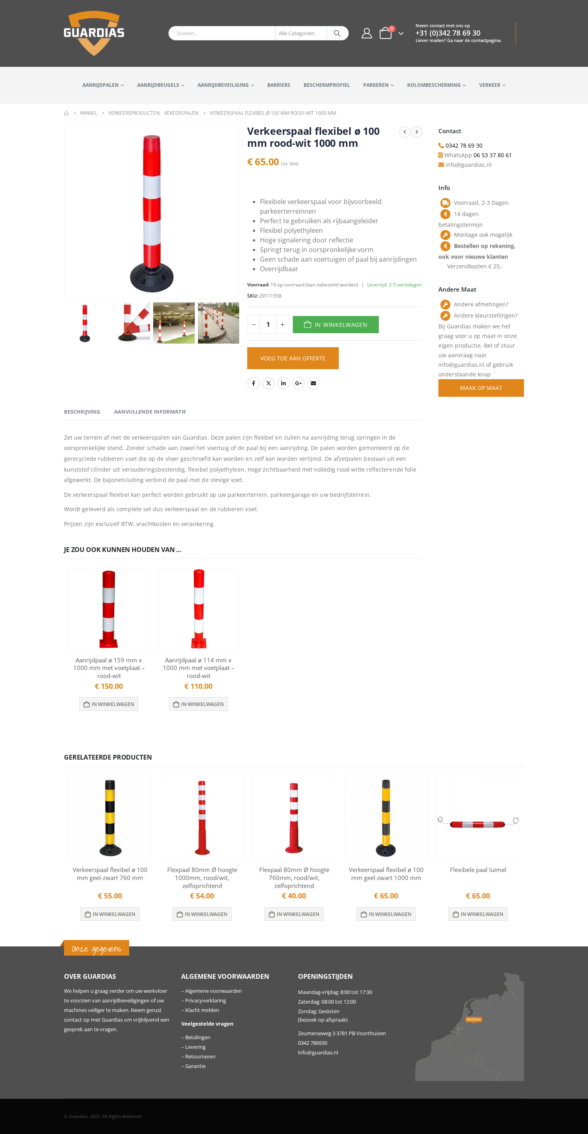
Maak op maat (481, 388)
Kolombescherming (434, 85)
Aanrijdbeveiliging (223, 85)
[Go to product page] (108, 609)
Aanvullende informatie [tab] (150, 411)
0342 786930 (312, 1043)
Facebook (253, 383)
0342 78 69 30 (464, 145)
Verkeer (489, 85)
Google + (298, 383)
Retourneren (200, 1056)
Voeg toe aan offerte (293, 358)
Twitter (268, 383)
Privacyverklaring (205, 1000)
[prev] (404, 132)
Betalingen (197, 1037)
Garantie (195, 1066)
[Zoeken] (337, 33)
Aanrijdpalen (100, 85)
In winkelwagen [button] (113, 704)
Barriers (278, 85)
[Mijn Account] (366, 33)
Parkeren (376, 85)
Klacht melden (202, 1010)
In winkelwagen (341, 324)
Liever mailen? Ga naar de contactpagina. (459, 40)
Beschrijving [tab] (82, 411)
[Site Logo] (94, 33)
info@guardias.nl (318, 1052)
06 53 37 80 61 (493, 155)
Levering (195, 1047)
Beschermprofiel (327, 85)
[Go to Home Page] (66, 113)
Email (313, 383)
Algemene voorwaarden (213, 991)
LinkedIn (283, 383)
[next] (416, 132)
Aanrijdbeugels (158, 85)
